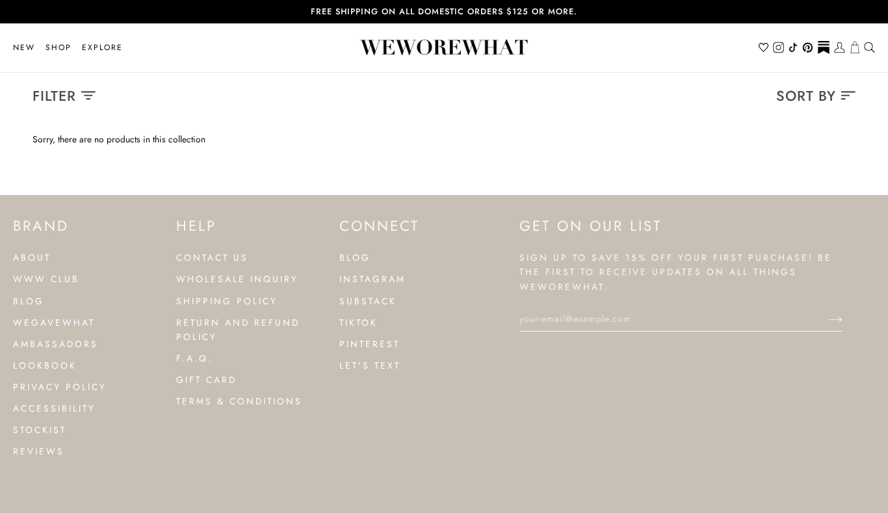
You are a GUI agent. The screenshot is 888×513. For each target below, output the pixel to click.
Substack (368, 301)
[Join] (825, 318)
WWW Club (46, 278)
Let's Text (369, 365)
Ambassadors (55, 343)
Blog (28, 301)
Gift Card (206, 379)
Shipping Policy (227, 301)
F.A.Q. (194, 358)
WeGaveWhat (54, 322)
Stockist (39, 429)
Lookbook (45, 365)
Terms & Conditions (239, 401)
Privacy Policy (60, 386)
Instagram (372, 278)
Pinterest (369, 343)
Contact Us (212, 257)
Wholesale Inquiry (237, 278)
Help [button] (196, 225)
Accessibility (54, 408)
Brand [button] (41, 225)
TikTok (358, 322)
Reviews (38, 451)
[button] (58, 47)
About (32, 257)
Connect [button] (379, 225)
